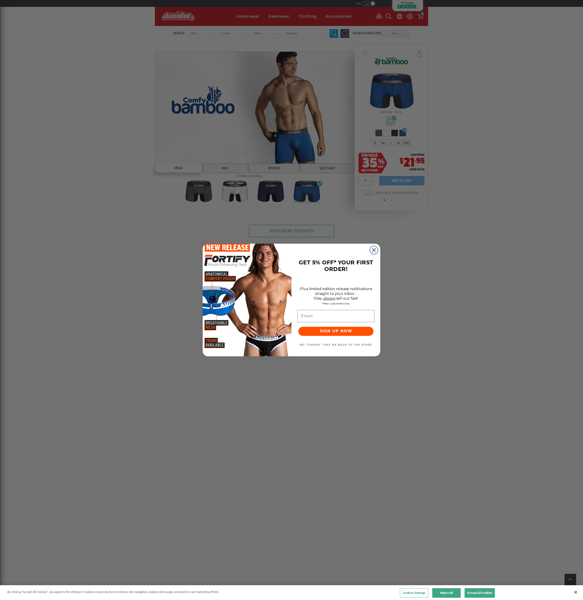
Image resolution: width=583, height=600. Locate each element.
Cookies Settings (414, 593)
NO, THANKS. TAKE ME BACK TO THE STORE (336, 344)
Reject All (446, 593)
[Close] (576, 592)
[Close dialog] (374, 250)
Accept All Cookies (479, 593)
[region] (291, 592)
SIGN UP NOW (336, 331)
